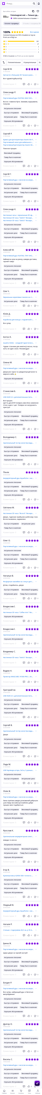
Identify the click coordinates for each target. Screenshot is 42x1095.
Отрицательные (30, 62)
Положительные (14, 62)
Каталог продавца (12, 23)
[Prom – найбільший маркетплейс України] (3, 3)
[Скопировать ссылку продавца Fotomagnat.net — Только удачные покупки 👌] (33, 11)
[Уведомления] (39, 3)
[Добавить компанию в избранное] (38, 11)
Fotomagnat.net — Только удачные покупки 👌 (25, 15)
